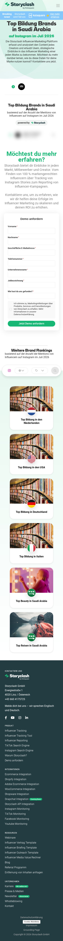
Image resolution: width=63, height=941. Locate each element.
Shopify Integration (15, 779)
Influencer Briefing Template (21, 847)
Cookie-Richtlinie (31, 922)
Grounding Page (31, 930)
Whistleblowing (13, 901)
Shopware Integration (17, 794)
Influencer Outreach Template (21, 852)
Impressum (31, 925)
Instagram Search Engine (19, 750)
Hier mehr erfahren (55, 15)
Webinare (10, 837)
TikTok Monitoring (15, 813)
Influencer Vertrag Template (20, 842)
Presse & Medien (14, 891)
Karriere (16, 886)
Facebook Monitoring (17, 818)
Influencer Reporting (16, 740)
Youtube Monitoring (16, 823)
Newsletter (16, 896)
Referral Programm (15, 867)
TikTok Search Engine (17, 745)
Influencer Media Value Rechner (23, 857)
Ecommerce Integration (18, 774)
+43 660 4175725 (15, 699)
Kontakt (9, 906)
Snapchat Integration (23, 799)
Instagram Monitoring (17, 808)
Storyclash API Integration (19, 804)
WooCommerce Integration (20, 789)
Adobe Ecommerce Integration (22, 784)
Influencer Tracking (15, 730)
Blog (7, 862)
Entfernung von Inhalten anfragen (24, 872)
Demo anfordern (14, 760)
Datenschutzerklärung (31, 917)
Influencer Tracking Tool (18, 735)
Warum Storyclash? (16, 755)
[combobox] (21, 370)
